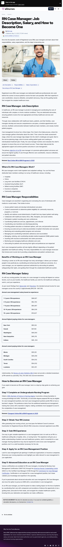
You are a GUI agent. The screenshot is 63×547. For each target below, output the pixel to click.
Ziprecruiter (23, 286)
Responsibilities (18, 85)
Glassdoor (33, 286)
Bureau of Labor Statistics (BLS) (24, 373)
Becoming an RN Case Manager (11, 88)
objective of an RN (15, 150)
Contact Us (30, 502)
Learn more (3, 3)
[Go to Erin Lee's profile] (3, 32)
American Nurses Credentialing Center (46, 468)
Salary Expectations (31, 85)
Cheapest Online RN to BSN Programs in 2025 (23, 413)
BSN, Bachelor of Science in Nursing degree (21, 396)
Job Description (6, 85)
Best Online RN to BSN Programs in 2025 (21, 160)
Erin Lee (9, 31)
